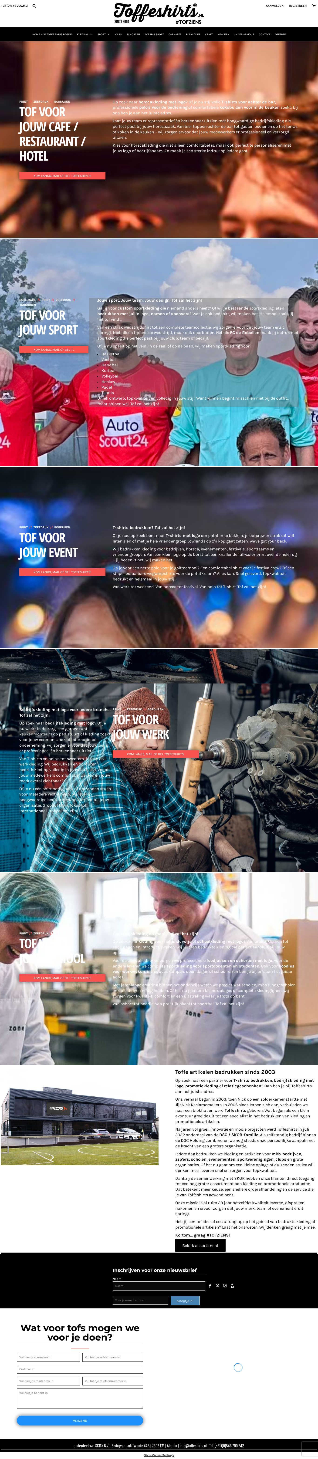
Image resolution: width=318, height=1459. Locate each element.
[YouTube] (232, 1286)
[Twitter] (217, 1286)
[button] (34, 6)
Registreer (298, 5)
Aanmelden (275, 5)
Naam (117, 1279)
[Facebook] (210, 1286)
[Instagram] (225, 1286)
